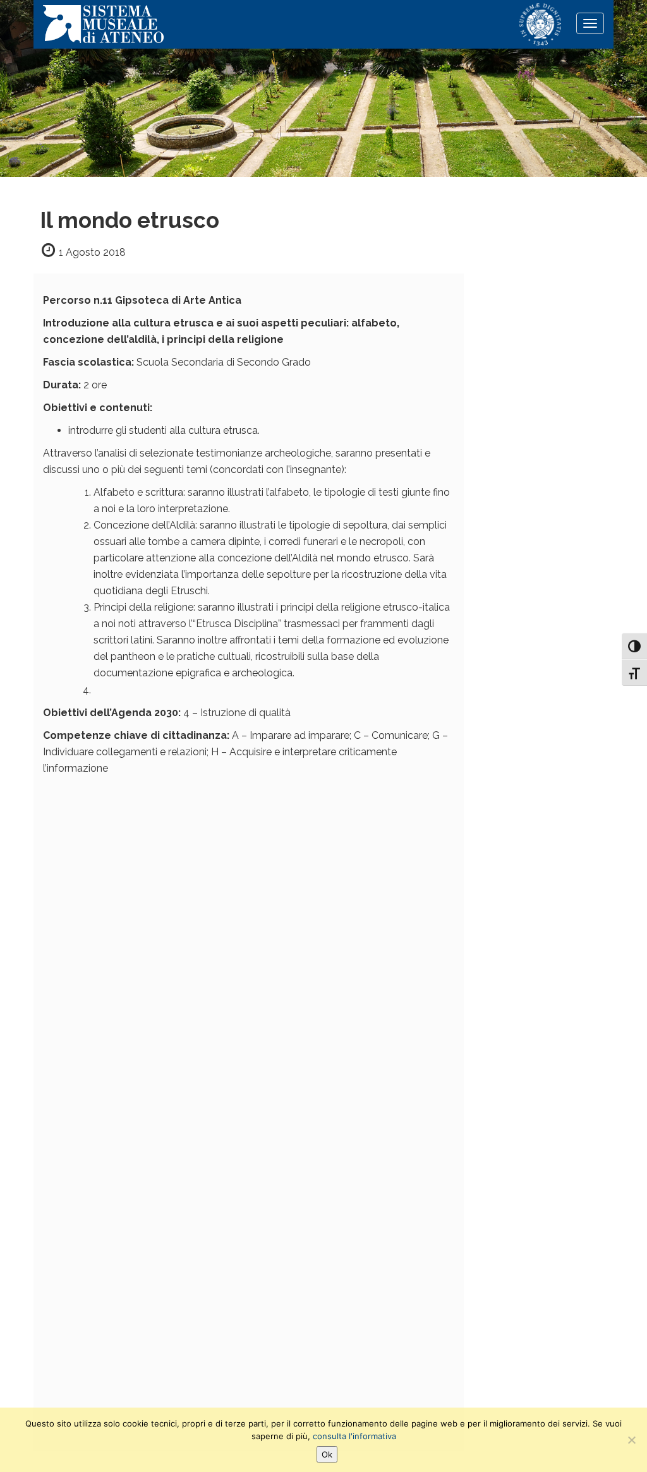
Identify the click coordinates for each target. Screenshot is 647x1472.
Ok (327, 1454)
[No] (631, 1439)
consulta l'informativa (354, 1436)
